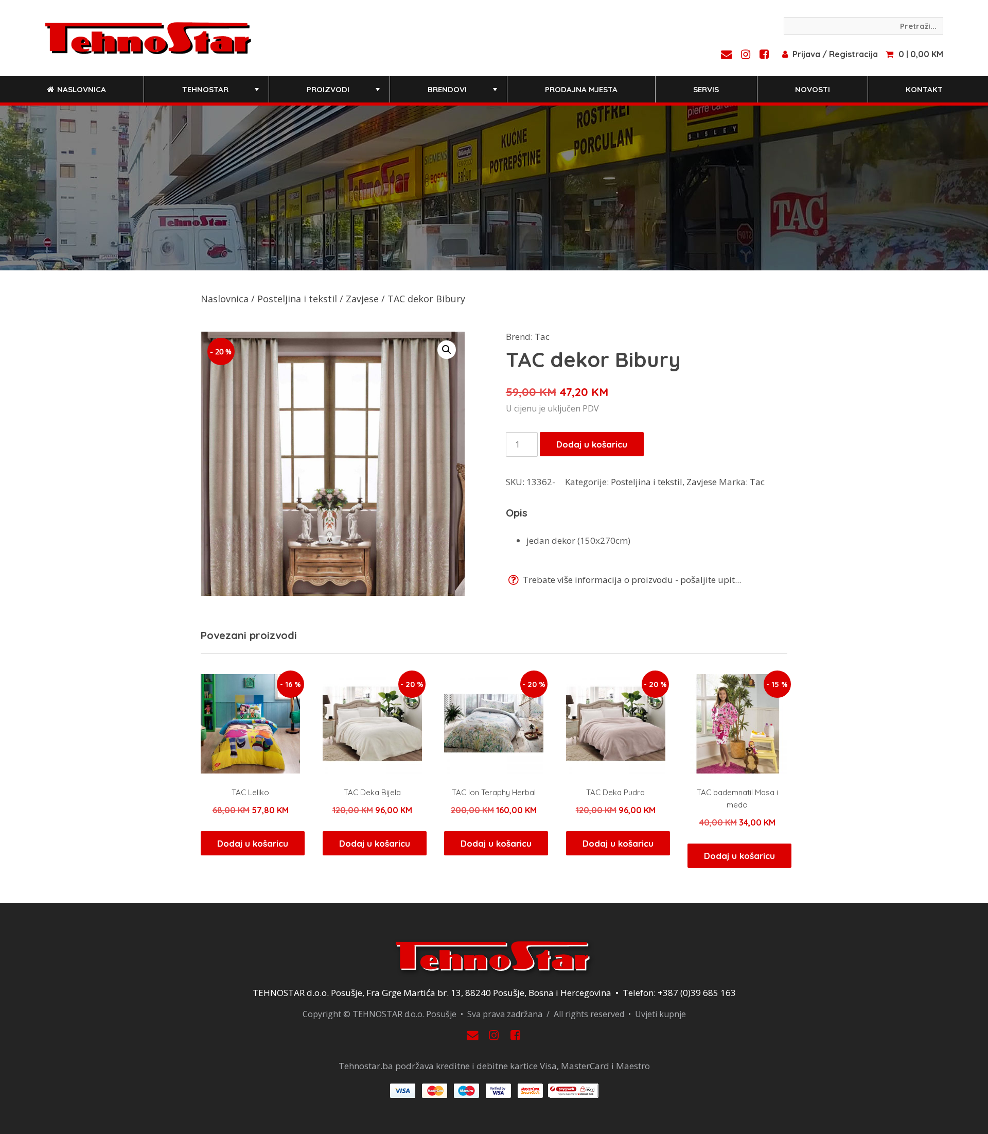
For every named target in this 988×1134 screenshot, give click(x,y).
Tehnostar (221, 93)
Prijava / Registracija (835, 54)
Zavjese (362, 299)
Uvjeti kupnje (660, 1014)
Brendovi (463, 93)
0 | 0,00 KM (920, 54)
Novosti (812, 89)
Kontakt (924, 89)
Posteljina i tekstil (297, 299)
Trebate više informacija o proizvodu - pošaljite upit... (631, 580)
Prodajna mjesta (581, 89)
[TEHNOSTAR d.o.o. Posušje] (148, 37)
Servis (706, 89)
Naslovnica (80, 89)
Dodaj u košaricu (591, 444)
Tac (542, 336)
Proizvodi (344, 93)
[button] (446, 349)
